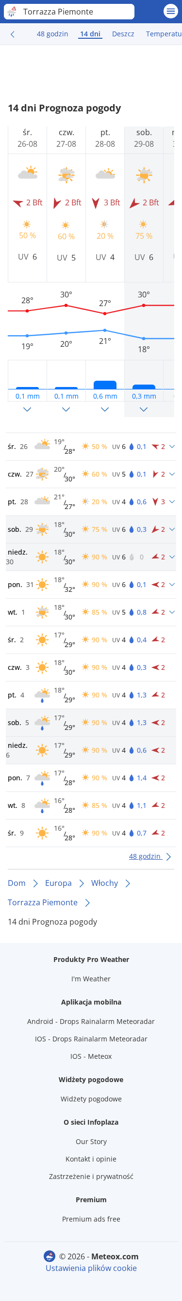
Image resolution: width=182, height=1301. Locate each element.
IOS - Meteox (91, 1056)
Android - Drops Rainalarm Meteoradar (91, 1021)
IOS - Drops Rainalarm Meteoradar (91, 1038)
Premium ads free (91, 1219)
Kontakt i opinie (91, 1158)
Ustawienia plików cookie (91, 1268)
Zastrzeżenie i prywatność (91, 1176)
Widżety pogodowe (91, 1098)
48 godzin (52, 33)
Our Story (91, 1141)
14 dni (90, 33)
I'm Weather (91, 978)
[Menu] (171, 11)
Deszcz (123, 33)
